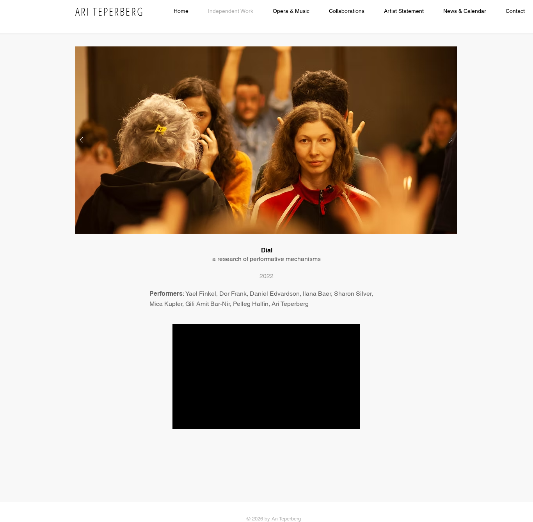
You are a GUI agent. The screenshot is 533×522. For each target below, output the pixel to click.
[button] (266, 140)
